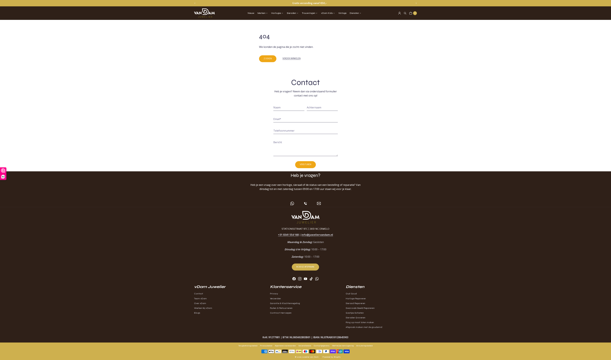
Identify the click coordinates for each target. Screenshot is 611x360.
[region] (305, 3)
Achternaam (314, 107)
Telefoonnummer (284, 130)
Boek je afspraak (305, 267)
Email (277, 119)
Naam (277, 107)
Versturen (305, 164)
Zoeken (268, 58)
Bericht (277, 142)
